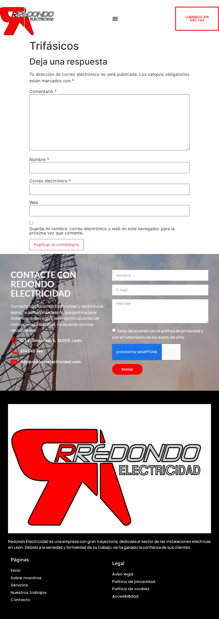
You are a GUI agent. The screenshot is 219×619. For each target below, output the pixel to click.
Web (33, 202)
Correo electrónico (50, 181)
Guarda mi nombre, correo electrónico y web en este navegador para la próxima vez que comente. (102, 230)
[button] (115, 18)
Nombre (39, 159)
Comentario (43, 91)
